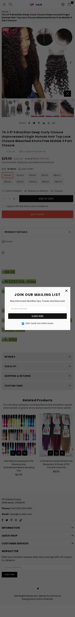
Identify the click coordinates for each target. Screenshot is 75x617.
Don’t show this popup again (39, 323)
